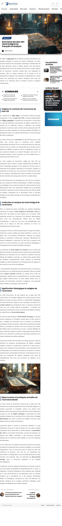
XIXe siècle (15, 116)
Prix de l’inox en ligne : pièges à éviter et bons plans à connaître (53, 100)
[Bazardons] (11, 3)
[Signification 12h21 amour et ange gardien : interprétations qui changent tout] (46, 79)
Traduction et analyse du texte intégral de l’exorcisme (30, 95)
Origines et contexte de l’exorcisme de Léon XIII (9, 95)
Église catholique (8, 120)
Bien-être (7, 38)
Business (48, 93)
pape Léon (10, 59)
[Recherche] (53, 3)
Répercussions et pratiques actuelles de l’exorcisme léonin (30, 99)
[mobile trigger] (3, 3)
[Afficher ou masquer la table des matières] (28, 91)
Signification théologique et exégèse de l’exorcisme (10, 99)
